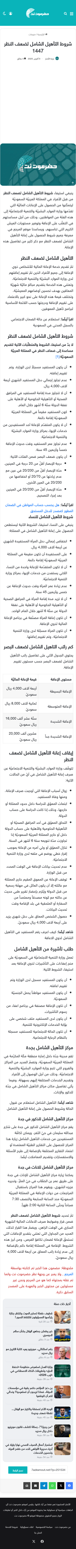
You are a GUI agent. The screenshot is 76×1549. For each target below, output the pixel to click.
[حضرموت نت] (38, 12)
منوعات (32, 34)
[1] (57, 356)
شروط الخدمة (11, 1527)
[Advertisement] (38, 100)
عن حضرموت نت (63, 1527)
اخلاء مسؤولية (26, 1527)
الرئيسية (41, 34)
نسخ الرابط (18, 1470)
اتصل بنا (38, 1532)
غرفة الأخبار (49, 58)
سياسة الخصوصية (44, 1527)
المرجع (69, 1273)
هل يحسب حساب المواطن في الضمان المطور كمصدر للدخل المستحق (39, 507)
